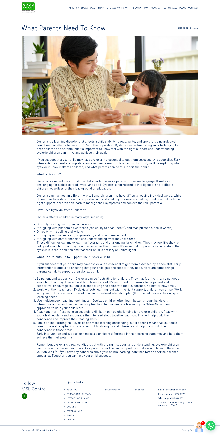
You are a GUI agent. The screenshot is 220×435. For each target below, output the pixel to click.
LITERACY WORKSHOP (117, 8)
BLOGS (182, 8)
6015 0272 (180, 394)
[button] (210, 425)
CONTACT (193, 8)
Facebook (139, 390)
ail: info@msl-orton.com (173, 390)
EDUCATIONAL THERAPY (93, 8)
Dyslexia (194, 28)
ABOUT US (74, 8)
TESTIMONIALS (169, 8)
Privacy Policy (112, 390)
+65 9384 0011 (177, 398)
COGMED (155, 8)
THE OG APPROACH (139, 8)
